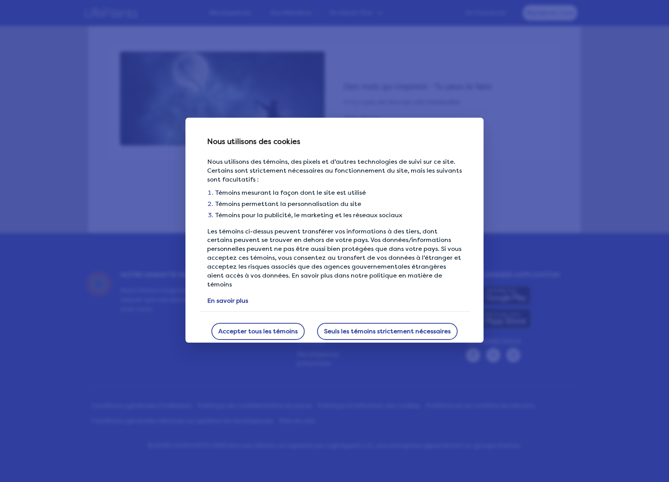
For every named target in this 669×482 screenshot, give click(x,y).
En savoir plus (227, 300)
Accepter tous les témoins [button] (258, 331)
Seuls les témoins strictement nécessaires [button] (387, 331)
